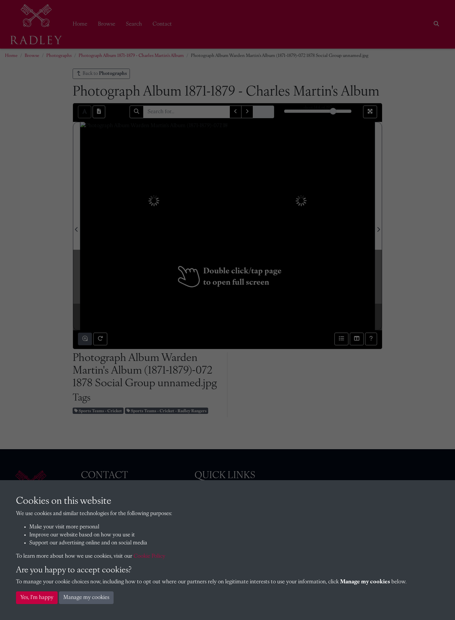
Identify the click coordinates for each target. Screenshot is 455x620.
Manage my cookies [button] (86, 597)
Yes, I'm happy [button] (36, 597)
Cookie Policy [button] (149, 556)
